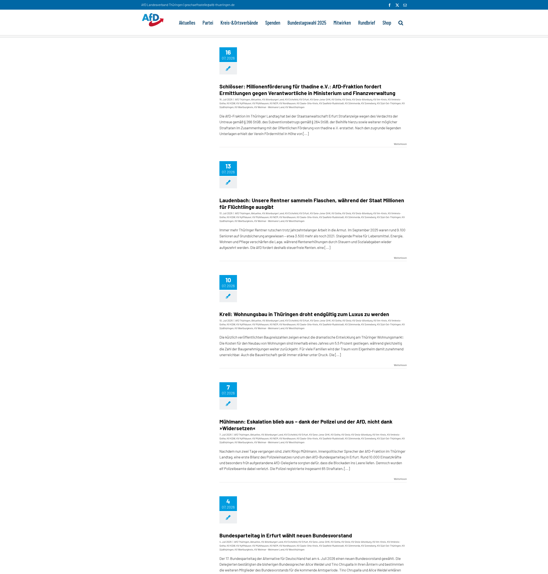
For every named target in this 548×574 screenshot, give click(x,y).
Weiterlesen (400, 143)
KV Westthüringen (294, 107)
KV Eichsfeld (291, 99)
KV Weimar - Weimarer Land (269, 107)
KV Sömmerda (352, 103)
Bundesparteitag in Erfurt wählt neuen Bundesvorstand (285, 535)
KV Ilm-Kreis (380, 99)
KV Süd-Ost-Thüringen (389, 103)
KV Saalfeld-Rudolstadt (331, 103)
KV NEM (274, 103)
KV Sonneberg (368, 103)
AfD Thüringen (242, 99)
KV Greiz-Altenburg (362, 99)
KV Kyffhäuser (243, 103)
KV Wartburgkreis (244, 107)
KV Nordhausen (287, 103)
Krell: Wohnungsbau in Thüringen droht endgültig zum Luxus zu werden (304, 314)
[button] (401, 22)
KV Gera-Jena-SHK (320, 99)
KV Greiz (346, 99)
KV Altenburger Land (273, 99)
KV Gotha (336, 99)
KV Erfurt (304, 99)
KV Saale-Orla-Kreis (307, 103)
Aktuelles (256, 99)
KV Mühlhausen (260, 103)
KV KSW (231, 103)
